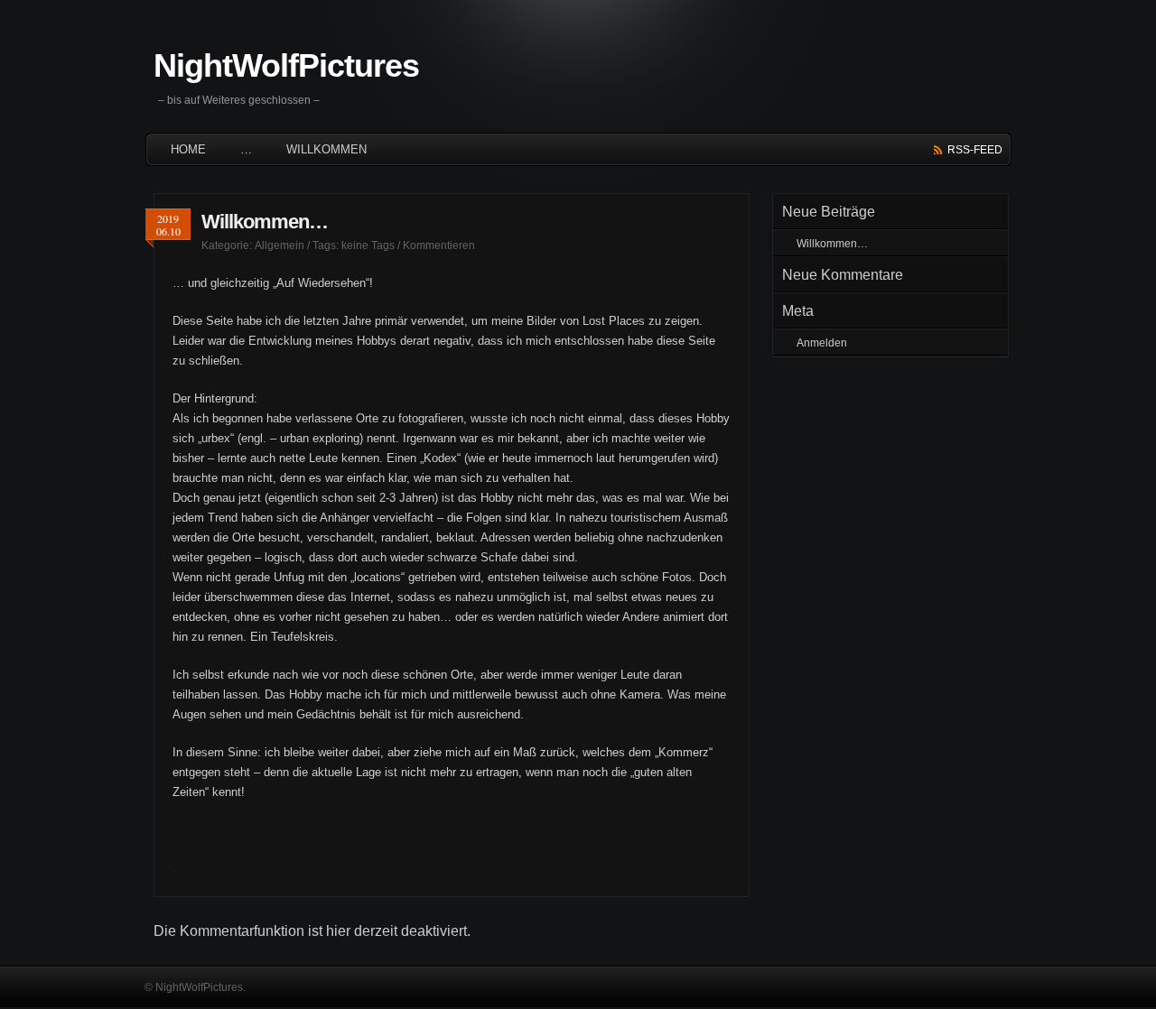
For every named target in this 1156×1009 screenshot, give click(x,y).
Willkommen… (264, 221)
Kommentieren (439, 245)
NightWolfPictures (286, 65)
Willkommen (326, 149)
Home (188, 149)
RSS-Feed (974, 149)
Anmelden (822, 343)
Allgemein (279, 245)
